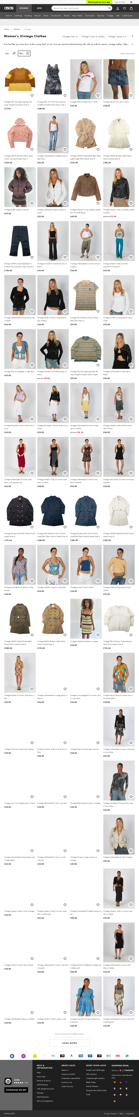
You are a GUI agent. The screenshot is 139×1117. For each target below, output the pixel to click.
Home (6, 29)
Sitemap (40, 1093)
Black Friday (91, 1082)
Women (17, 29)
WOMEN (24, 8)
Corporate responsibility (70, 1078)
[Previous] (59, 37)
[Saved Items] (124, 8)
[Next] (132, 37)
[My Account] (117, 8)
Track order (41, 1076)
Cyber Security (67, 1086)
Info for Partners (92, 1086)
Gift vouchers (91, 1074)
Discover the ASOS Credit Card (96, 1092)
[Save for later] (32, 95)
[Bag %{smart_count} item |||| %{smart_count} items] (131, 8)
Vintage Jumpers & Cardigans (122, 36)
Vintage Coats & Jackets (93, 36)
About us (64, 1070)
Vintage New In (70, 36)
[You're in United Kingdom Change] (131, 2)
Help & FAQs (120, 2)
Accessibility (130, 1114)
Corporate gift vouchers (95, 1078)
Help (39, 1072)
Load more (69, 1043)
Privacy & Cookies (110, 1114)
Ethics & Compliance (45, 1101)
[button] (115, 1082)
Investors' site (66, 1082)
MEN (39, 8)
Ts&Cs (121, 1114)
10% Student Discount (45, 1089)
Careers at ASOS (68, 1074)
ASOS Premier (42, 1084)
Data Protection (43, 1097)
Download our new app (99, 2)
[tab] (8, 15)
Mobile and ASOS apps (95, 1070)
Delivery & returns (44, 1080)
